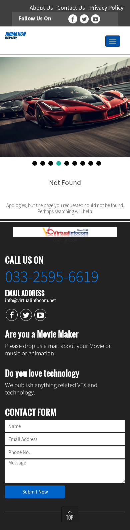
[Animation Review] (15, 35)
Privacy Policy (106, 7)
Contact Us (71, 7)
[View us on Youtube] (95, 18)
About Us (41, 7)
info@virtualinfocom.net (30, 300)
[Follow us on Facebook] (72, 18)
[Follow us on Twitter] (84, 18)
